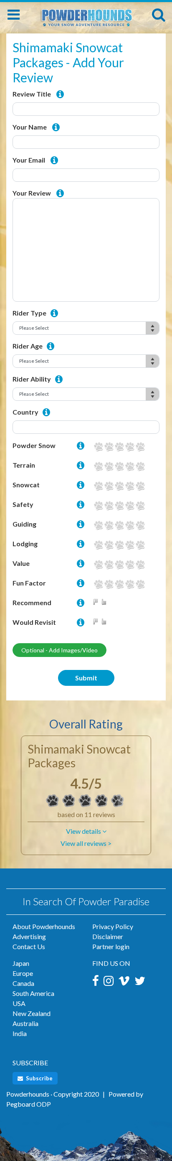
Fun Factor (29, 583)
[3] (119, 446)
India (20, 1033)
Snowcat (26, 485)
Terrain (24, 465)
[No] (97, 602)
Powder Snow (34, 445)
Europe (23, 973)
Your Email (29, 160)
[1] (98, 446)
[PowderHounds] (86, 14)
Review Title (32, 94)
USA (19, 1003)
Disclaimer (107, 936)
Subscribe (39, 1078)
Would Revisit (34, 622)
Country (25, 412)
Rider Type (29, 313)
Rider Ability (32, 379)
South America (33, 993)
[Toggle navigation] (13, 14)
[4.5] (52, 800)
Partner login (110, 946)
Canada (23, 983)
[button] (86, 831)
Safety (23, 504)
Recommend (32, 602)
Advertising (29, 936)
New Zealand (32, 1013)
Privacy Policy (112, 926)
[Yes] (105, 602)
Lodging (25, 543)
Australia (25, 1023)
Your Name (30, 127)
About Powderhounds (44, 926)
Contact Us (29, 946)
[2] (109, 446)
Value (21, 563)
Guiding (24, 524)
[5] (140, 446)
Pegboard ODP (28, 1104)
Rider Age (28, 346)
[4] (129, 446)
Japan (21, 963)
